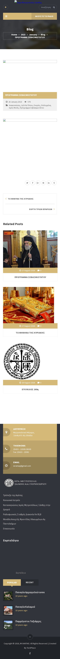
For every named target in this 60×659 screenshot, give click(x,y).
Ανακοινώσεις (14, 105)
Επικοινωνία (9, 528)
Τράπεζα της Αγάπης (13, 495)
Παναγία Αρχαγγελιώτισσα (30, 592)
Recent (30, 582)
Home (14, 34)
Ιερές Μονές (14, 108)
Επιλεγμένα (46, 105)
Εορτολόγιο (21, 572)
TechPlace (31, 648)
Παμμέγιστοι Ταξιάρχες (28, 621)
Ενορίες (37, 105)
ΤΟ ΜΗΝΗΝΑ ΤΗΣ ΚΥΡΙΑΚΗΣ (30, 332)
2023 (23, 34)
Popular (12, 582)
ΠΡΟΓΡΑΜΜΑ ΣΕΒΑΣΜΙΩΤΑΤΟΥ (30, 277)
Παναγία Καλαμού (25, 606)
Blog (43, 34)
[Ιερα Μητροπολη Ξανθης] (28, 2)
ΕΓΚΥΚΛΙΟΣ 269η (30, 389)
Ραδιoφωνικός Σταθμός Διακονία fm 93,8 (22, 514)
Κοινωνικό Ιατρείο (11, 500)
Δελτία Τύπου (27, 105)
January (33, 34)
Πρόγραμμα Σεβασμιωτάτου (32, 108)
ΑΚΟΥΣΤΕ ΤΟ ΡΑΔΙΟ (44, 16)
